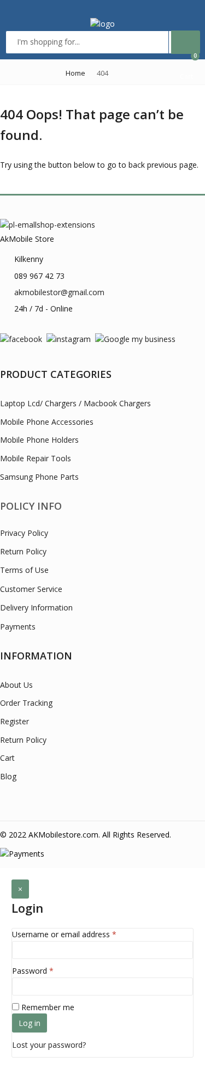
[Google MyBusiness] (135, 338)
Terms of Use (24, 570)
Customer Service (31, 589)
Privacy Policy (24, 533)
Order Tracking (26, 703)
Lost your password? (49, 1045)
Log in (29, 1023)
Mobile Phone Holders (39, 440)
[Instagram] (68, 338)
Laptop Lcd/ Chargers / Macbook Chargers (75, 403)
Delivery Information (36, 607)
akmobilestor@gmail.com (59, 292)
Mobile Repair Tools (35, 458)
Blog (8, 776)
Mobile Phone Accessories (46, 422)
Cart (7, 758)
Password (33, 971)
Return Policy (23, 551)
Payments (18, 626)
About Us (16, 685)
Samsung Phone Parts (39, 477)
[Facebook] (21, 338)
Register (14, 721)
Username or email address (64, 934)
